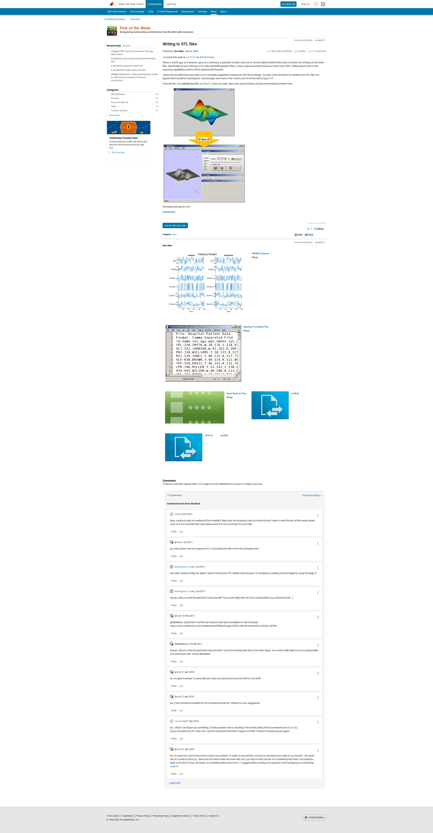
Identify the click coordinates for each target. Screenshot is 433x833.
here (199, 484)
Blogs (214, 11)
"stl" (272, 78)
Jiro (164, 57)
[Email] (309, 234)
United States (316, 817)
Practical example (134, 110)
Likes (301, 51)
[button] (316, 4)
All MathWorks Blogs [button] (114, 19)
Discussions (187, 11)
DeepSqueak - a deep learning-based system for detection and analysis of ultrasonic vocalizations (134, 77)
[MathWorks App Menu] (323, 4)
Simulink (134, 98)
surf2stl (295, 393)
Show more (114, 115)
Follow (320, 228)
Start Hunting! (118, 152)
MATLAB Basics (134, 94)
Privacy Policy (143, 816)
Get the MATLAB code (175, 225)
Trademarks (127, 816)
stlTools (209, 435)
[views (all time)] (268, 51)
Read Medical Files (236, 393)
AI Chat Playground (167, 11)
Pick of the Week (135, 28)
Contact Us (214, 816)
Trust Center (113, 816)
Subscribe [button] (135, 19)
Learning (171, 4)
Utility (134, 106)
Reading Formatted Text (256, 327)
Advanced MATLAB (134, 102)
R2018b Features (260, 253)
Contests (202, 11)
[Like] (308, 228)
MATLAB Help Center (131, 4)
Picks (174, 234)
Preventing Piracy (161, 816)
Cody (150, 11)
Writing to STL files (180, 44)
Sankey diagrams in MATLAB (129, 66)
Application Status (181, 816)
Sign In (306, 5)
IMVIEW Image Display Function (131, 70)
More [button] (223, 11)
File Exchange (137, 11)
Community (155, 4)
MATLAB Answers (116, 11)
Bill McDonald (207, 57)
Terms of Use (199, 816)
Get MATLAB (288, 4)
